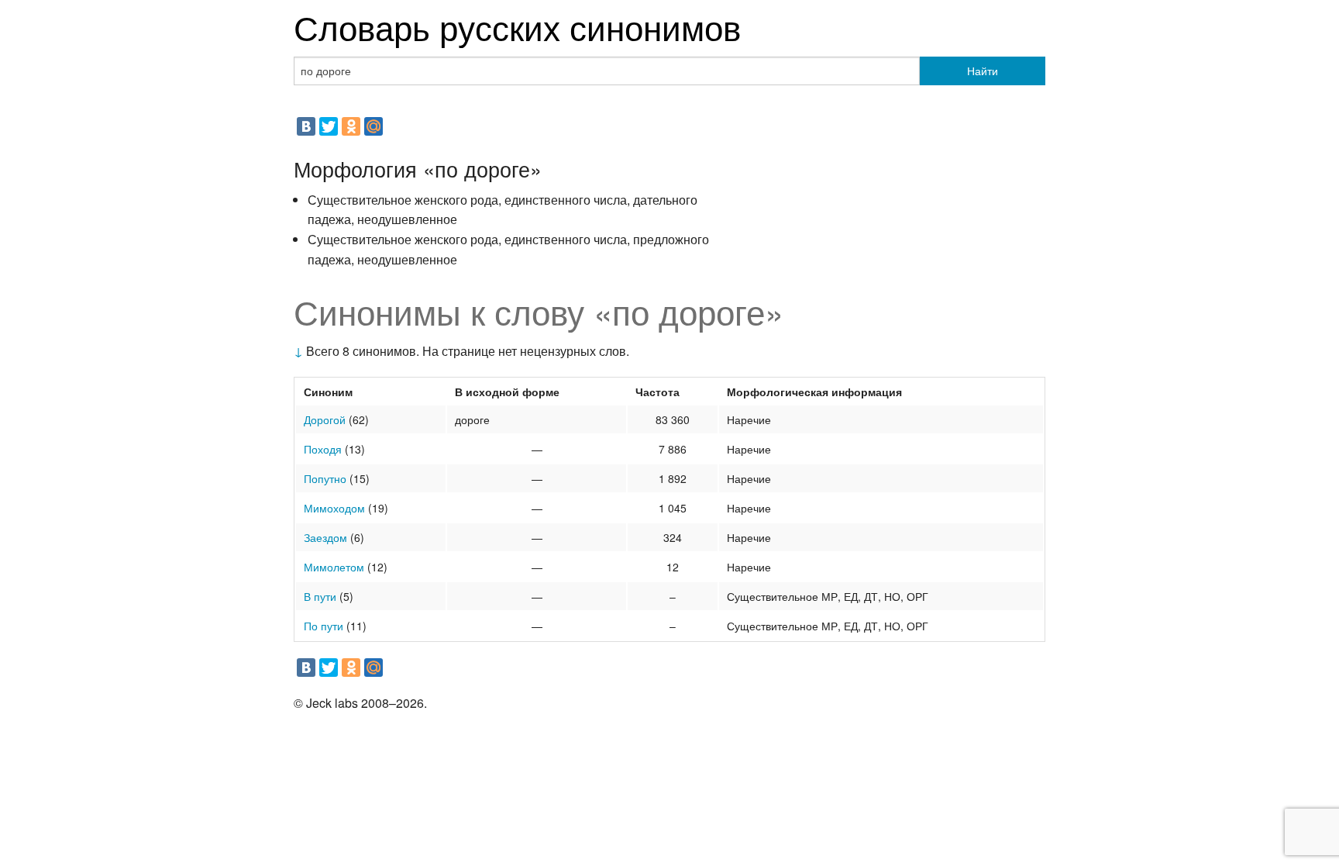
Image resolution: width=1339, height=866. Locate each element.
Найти (982, 70)
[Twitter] (328, 126)
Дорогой (325, 419)
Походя (323, 449)
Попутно (325, 478)
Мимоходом (334, 508)
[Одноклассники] (351, 126)
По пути (323, 625)
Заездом (325, 537)
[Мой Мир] (373, 126)
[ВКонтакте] (306, 126)
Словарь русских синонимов (517, 26)
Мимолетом (334, 566)
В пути (320, 596)
